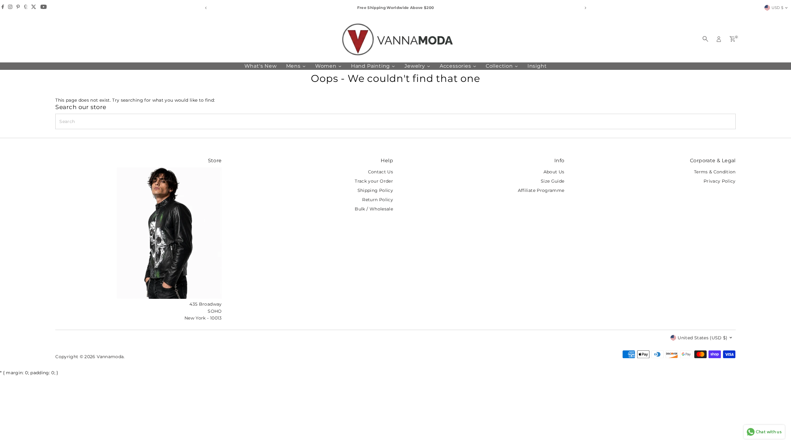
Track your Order (374, 181)
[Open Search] (705, 39)
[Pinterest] (18, 7)
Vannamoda (110, 356)
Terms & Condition (715, 172)
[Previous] (206, 8)
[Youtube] (43, 7)
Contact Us (380, 172)
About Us (554, 172)
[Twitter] (34, 7)
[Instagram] (10, 7)
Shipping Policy (375, 190)
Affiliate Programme (541, 190)
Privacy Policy (720, 181)
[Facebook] (3, 7)
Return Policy (377, 199)
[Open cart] (732, 39)
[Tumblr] (26, 7)
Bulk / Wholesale (374, 209)
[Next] (585, 8)
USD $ (778, 7)
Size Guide (553, 181)
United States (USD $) (702, 338)
